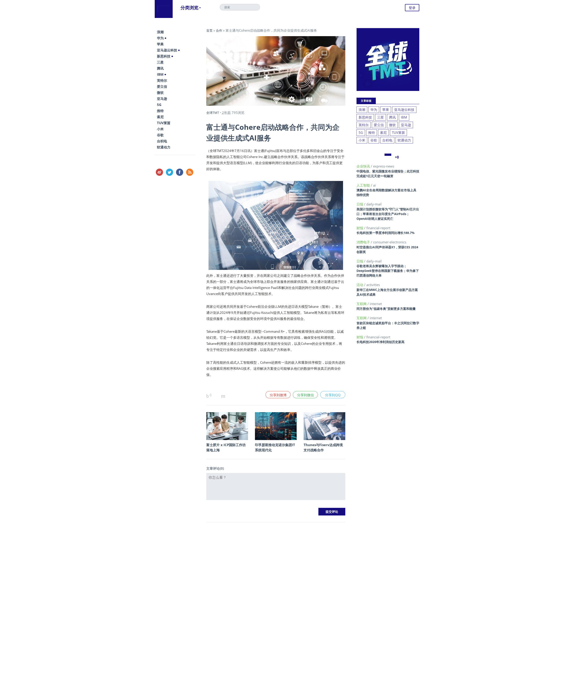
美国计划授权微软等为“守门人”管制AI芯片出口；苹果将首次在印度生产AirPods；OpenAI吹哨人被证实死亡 (388, 214)
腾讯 (160, 68)
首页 (209, 30)
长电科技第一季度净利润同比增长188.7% (386, 233)
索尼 (160, 116)
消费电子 (364, 242)
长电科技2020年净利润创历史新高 (380, 342)
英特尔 (162, 80)
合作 (219, 30)
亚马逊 (162, 98)
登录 (412, 7)
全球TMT (212, 112)
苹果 (160, 44)
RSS (189, 172)
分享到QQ (333, 395)
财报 (360, 228)
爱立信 (162, 86)
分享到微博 (278, 395)
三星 (160, 62)
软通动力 (163, 147)
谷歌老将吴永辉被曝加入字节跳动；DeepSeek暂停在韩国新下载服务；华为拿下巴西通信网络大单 (388, 270)
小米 (160, 129)
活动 (360, 284)
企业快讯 (364, 166)
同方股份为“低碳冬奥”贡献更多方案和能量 (386, 308)
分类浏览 (189, 7)
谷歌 (160, 135)
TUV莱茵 (163, 123)
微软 (160, 92)
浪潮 (160, 32)
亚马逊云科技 (167, 50)
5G (159, 104)
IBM (160, 74)
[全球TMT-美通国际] (164, 9)
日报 (360, 204)
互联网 (362, 304)
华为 (160, 38)
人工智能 (364, 185)
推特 (160, 110)
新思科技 (163, 56)
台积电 (162, 141)
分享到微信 (305, 395)
